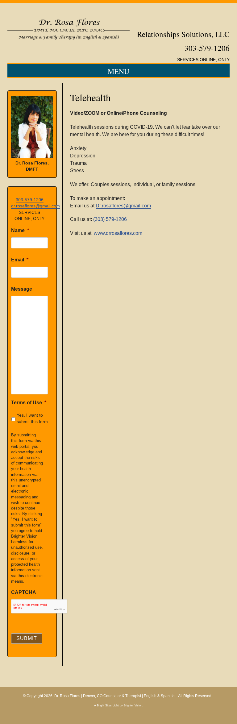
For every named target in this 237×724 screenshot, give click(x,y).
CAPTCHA (23, 592)
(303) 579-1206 (110, 219)
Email (19, 259)
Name (20, 230)
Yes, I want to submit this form (32, 418)
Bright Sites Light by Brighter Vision (119, 705)
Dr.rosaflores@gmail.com (123, 205)
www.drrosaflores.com (118, 233)
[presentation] (39, 606)
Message (21, 289)
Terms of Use (28, 402)
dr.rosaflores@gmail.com (35, 205)
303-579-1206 (30, 199)
